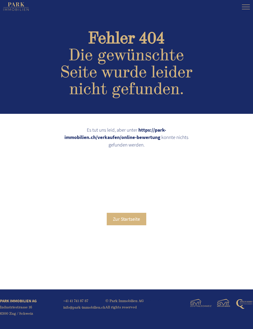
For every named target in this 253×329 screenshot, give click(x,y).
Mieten (161, 300)
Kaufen (152, 300)
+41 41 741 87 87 (75, 300)
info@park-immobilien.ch (84, 307)
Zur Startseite (126, 219)
